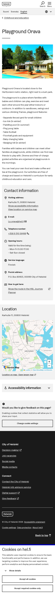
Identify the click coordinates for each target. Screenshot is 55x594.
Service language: (16, 260)
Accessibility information (24, 388)
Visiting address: (16, 197)
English (23, 11)
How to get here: (16, 284)
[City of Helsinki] (7, 514)
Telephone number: (17, 228)
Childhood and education (16, 17)
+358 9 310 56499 (19, 233)
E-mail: (11, 216)
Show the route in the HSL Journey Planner (25, 290)
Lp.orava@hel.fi (17, 221)
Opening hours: (15, 241)
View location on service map (22, 209)
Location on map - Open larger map (18, 374)
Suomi (6, 11)
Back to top (41, 535)
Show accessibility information (23, 205)
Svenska (14, 11)
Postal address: (15, 272)
